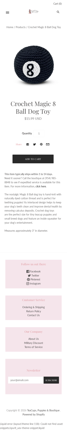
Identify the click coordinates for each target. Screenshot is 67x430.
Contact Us (33, 315)
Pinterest (35, 279)
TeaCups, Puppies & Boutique (43, 410)
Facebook (35, 271)
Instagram (35, 283)
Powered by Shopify (34, 414)
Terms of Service (33, 347)
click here (41, 186)
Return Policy (33, 311)
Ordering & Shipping (33, 307)
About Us (33, 338)
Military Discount (33, 342)
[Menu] (7, 12)
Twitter (35, 275)
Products (21, 27)
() (57, 3)
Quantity (27, 133)
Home (9, 27)
